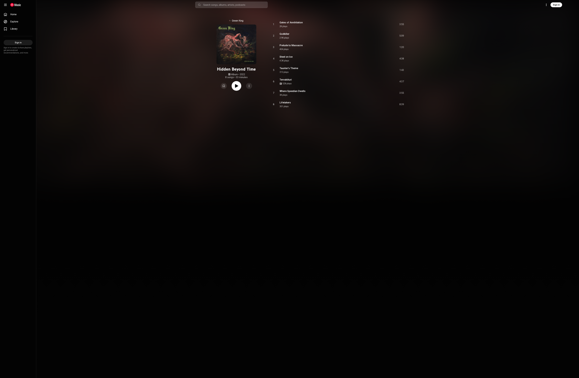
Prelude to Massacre (291, 45)
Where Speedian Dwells (292, 91)
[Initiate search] (199, 4)
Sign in (556, 5)
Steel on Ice (286, 56)
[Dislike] (384, 24)
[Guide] (5, 5)
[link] (18, 14)
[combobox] (235, 5)
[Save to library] (224, 86)
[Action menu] (249, 86)
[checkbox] (402, 24)
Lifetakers (285, 102)
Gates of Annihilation (291, 22)
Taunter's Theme (289, 68)
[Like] (379, 24)
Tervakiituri (286, 79)
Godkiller (284, 34)
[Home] (15, 5)
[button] (224, 86)
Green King (237, 20)
